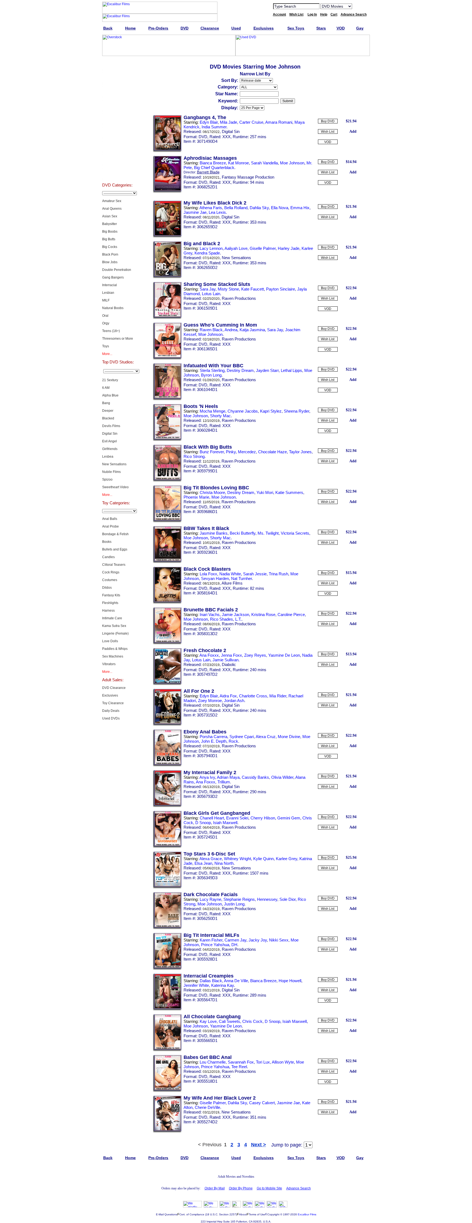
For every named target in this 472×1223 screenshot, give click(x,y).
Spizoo (107, 479)
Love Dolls (110, 641)
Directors (117, 173)
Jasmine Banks (214, 533)
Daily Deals (110, 711)
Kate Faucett (252, 289)
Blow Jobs (109, 262)
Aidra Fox (228, 696)
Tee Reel (239, 1066)
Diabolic (229, 664)
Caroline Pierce (291, 614)
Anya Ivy (207, 777)
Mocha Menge (212, 411)
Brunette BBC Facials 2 (211, 609)
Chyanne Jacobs (243, 411)
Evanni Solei (237, 818)
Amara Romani (278, 122)
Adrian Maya (228, 777)
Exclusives (117, 77)
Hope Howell (290, 980)
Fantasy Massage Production (248, 177)
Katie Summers (289, 492)
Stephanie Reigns (239, 899)
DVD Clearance (114, 688)
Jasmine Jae (195, 212)
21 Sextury (110, 380)
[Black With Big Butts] (167, 480)
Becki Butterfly (242, 533)
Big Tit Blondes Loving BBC (216, 487)
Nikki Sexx (278, 940)
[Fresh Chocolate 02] (167, 684)
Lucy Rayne (210, 899)
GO (359, 6)
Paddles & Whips (115, 649)
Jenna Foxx (231, 655)
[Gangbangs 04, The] (167, 151)
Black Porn (110, 254)
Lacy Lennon (211, 248)
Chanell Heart (212, 818)
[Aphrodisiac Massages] (167, 192)
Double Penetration (116, 270)
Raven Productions (239, 298)
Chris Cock (252, 1021)
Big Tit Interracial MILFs (211, 935)
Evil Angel (109, 441)
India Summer (214, 127)
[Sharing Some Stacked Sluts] (167, 318)
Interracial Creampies (209, 976)
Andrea (231, 329)
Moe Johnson (292, 163)
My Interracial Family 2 (210, 772)
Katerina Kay (222, 985)
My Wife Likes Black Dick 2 (215, 203)
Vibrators (109, 664)
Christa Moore (212, 492)
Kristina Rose (263, 614)
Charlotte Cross (253, 696)
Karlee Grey (286, 858)
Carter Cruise (251, 122)
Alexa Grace (210, 858)
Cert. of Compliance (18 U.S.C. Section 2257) (208, 1214)
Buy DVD (328, 121)
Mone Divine (289, 736)
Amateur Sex (111, 201)
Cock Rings (110, 572)
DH (234, 944)
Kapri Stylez (271, 411)
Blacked (108, 418)
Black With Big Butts (208, 447)
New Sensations (114, 464)
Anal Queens (112, 209)
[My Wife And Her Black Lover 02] (167, 1131)
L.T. (238, 619)
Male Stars (117, 159)
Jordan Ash (234, 700)
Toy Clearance (113, 703)
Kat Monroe (238, 163)
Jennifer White (196, 985)
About (243, 1214)
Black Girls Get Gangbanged (217, 813)
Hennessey (267, 899)
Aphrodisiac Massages (210, 158)
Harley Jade (288, 248)
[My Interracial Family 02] (167, 806)
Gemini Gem (288, 818)
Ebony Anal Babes (205, 732)
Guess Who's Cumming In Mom (220, 325)
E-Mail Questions (166, 1214)
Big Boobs (109, 231)
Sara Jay (208, 289)
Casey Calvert (262, 1102)
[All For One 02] (167, 725)
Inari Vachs (210, 614)
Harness (108, 610)
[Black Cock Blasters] (167, 603)
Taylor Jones (300, 451)
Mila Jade (228, 122)
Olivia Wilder (282, 777)
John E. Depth (213, 741)
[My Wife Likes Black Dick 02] (167, 236)
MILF (106, 300)
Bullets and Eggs (114, 549)
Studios (117, 132)
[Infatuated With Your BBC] (167, 399)
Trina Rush (278, 573)
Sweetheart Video (115, 487)
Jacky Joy (258, 940)
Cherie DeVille (207, 1107)
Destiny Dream (240, 370)
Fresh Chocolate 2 (205, 650)
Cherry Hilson (262, 818)
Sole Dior (287, 899)
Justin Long (234, 904)
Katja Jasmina (252, 329)
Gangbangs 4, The (205, 117)
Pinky (231, 451)
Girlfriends (109, 449)
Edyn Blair (209, 122)
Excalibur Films (307, 1214)
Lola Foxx (208, 573)
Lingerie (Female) (115, 633)
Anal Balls (109, 519)
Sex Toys (117, 105)
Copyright (273, 1214)
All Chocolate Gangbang (212, 1016)
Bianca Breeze (213, 163)
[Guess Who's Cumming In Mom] (167, 358)
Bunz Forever (212, 451)
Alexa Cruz (266, 736)
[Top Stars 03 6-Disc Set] (167, 887)
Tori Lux (263, 1062)
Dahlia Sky (259, 207)
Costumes (109, 580)
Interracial (109, 285)
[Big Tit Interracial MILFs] (167, 969)
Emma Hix (299, 207)
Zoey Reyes (255, 655)
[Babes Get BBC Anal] (167, 1091)
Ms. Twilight (268, 533)
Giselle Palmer (263, 248)
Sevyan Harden (215, 578)
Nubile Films (111, 472)
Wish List (327, 132)
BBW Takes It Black (206, 528)
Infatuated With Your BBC (213, 365)
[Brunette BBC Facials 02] (167, 643)
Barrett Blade (208, 172)
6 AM (106, 388)
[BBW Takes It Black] (167, 562)
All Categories (117, 118)
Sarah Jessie (255, 573)
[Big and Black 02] (167, 277)
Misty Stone (228, 289)
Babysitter (109, 224)
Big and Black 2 (202, 243)
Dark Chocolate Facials (211, 894)
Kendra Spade (207, 253)
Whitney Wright (237, 858)
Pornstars (117, 146)
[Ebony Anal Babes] (167, 765)
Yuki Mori (264, 492)
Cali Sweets (229, 1021)
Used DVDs (117, 91)
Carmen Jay (235, 940)
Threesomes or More (117, 338)
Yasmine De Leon (284, 655)
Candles (108, 557)
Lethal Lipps (291, 370)
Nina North (224, 863)
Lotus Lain (211, 293)
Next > (258, 1144)
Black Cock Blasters (207, 569)
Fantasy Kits (111, 595)
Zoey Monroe (210, 700)
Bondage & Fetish (115, 534)
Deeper (107, 411)
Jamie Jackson (235, 614)
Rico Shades (221, 619)
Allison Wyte (283, 1062)
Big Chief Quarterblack (214, 167)
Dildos (107, 588)
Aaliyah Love (236, 248)
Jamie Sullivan (225, 660)
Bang (106, 403)
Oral (105, 316)
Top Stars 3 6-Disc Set (209, 854)
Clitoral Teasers (113, 565)
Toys (105, 346)
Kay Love (208, 1021)
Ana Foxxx (209, 655)
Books (106, 542)
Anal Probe (110, 526)
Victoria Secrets (295, 533)
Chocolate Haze (272, 451)
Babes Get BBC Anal (208, 1057)
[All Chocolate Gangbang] (167, 1050)
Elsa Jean (203, 863)
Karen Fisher (211, 940)
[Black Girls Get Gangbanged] (167, 847)
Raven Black (211, 329)
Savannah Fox (241, 1062)
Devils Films (111, 426)
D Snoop (203, 822)
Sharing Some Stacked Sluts (217, 284)
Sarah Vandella (264, 163)
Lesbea (107, 456)
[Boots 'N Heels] (167, 440)
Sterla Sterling (212, 370)
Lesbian (108, 293)
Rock (233, 741)
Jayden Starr (267, 370)
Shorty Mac (220, 415)
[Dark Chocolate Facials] (167, 928)
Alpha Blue (110, 395)
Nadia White (230, 573)
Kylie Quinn (263, 858)
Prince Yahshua (215, 944)
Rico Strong (194, 456)
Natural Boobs (112, 308)
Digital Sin (109, 434)
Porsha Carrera (213, 736)
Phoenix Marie (196, 497)
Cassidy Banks (255, 777)
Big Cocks (109, 247)
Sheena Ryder (296, 411)
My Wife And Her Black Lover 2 (220, 1098)
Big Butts (108, 239)
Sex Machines (112, 656)
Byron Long (211, 375)
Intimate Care (112, 618)
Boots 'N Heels (201, 406)
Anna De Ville (236, 980)
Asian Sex (109, 216)
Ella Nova (279, 207)
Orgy (105, 323)
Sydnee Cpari (241, 736)
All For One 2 (199, 691)
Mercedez (247, 451)
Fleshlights (110, 603)
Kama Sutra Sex (114, 626)
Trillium (223, 782)
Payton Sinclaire (280, 289)
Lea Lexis (217, 212)
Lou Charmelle (213, 1062)
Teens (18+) (111, 331)
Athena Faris (210, 207)
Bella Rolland (235, 207)
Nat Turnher (241, 578)
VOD (327, 142)
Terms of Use (257, 1214)
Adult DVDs (117, 64)
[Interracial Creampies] (167, 1009)
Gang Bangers (113, 277)
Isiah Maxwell (225, 822)
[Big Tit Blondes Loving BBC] (167, 521)
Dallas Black (211, 980)
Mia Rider (277, 696)
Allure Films (232, 583)
